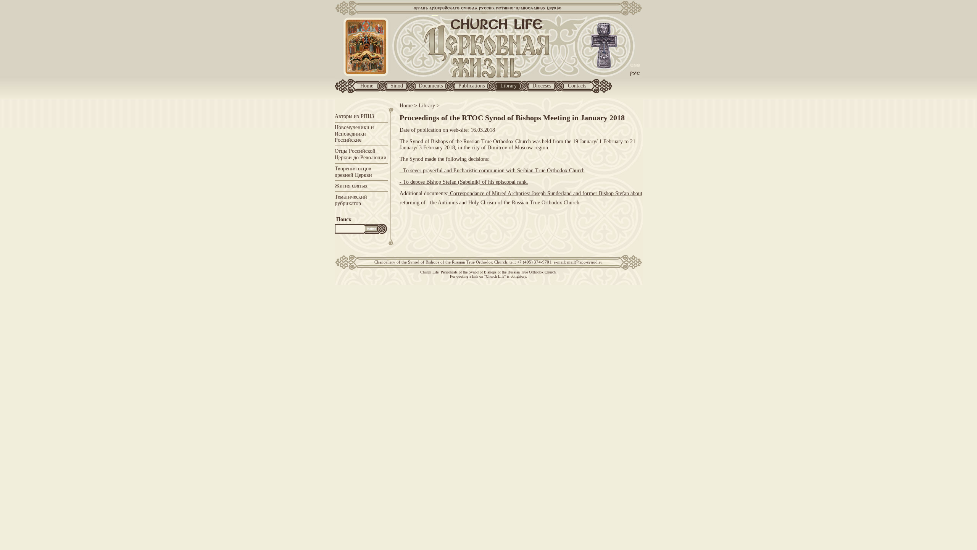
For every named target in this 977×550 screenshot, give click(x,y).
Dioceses (541, 86)
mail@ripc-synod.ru (585, 262)
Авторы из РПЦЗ (354, 116)
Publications (471, 86)
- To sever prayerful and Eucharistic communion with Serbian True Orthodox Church (492, 170)
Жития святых (351, 186)
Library (508, 86)
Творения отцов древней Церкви (353, 172)
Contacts (577, 86)
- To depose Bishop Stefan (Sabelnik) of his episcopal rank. (464, 182)
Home (366, 86)
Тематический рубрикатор (351, 200)
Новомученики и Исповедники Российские (354, 134)
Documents (431, 86)
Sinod (396, 86)
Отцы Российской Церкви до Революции (361, 154)
